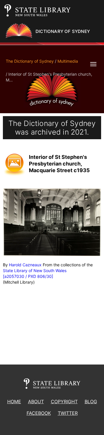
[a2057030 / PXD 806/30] (28, 276)
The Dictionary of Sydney (30, 61)
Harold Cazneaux (25, 264)
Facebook (39, 413)
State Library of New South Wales (34, 270)
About (36, 401)
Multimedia (67, 61)
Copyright (64, 401)
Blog (91, 401)
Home (14, 401)
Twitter (68, 413)
